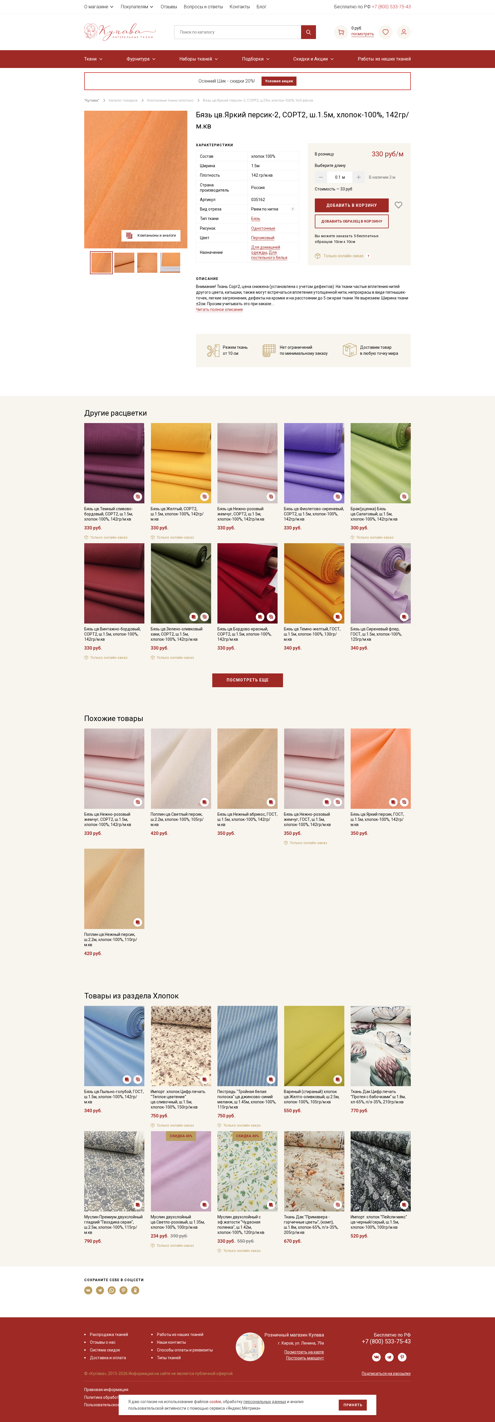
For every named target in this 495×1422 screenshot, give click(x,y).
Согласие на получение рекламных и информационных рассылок (236, 768)
